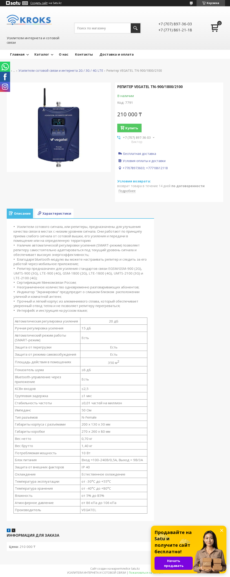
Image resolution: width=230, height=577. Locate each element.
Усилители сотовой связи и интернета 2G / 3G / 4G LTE (60, 71)
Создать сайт (39, 3)
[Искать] (135, 28)
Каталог (41, 54)
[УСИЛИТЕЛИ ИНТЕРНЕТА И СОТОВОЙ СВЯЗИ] (29, 21)
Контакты (84, 54)
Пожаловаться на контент (146, 573)
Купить (131, 128)
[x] (13, 531)
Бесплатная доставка (139, 153)
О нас (63, 54)
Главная (17, 54)
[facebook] (9, 531)
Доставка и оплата (117, 54)
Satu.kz (135, 569)
